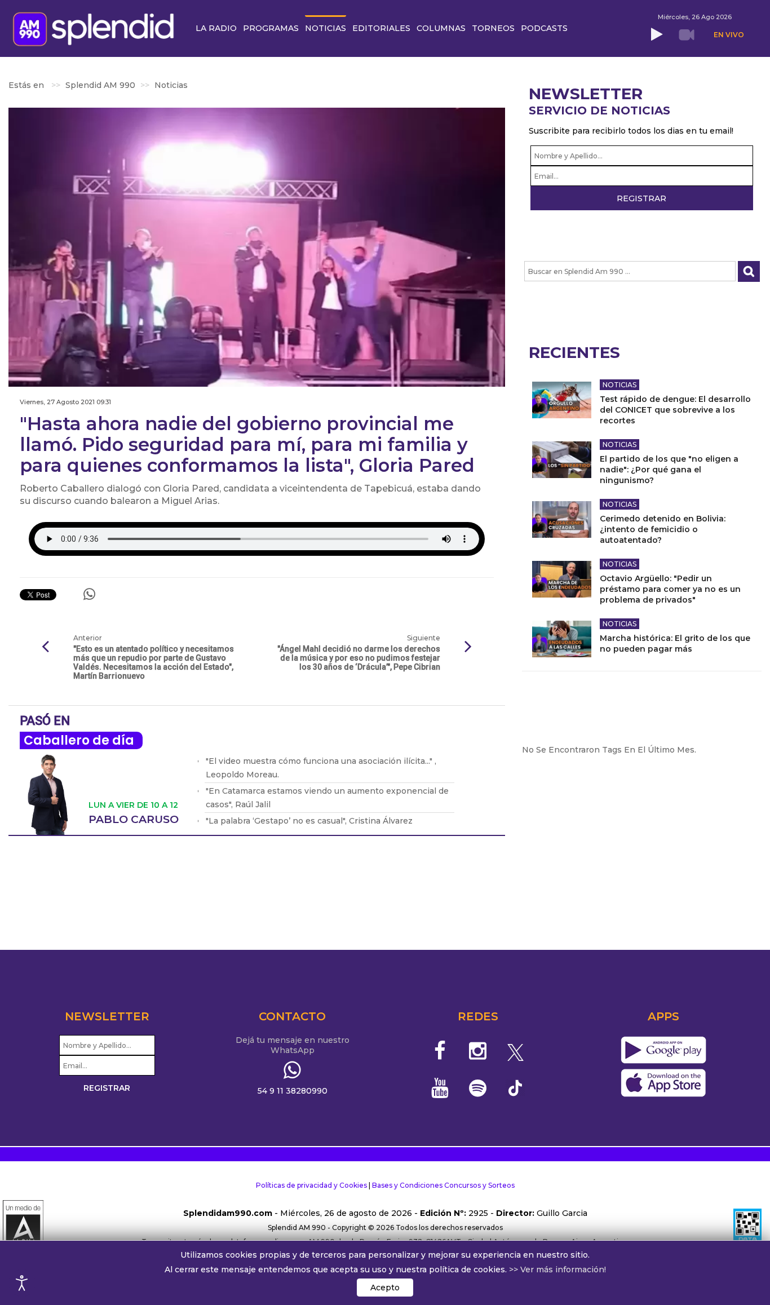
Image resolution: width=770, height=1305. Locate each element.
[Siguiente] (468, 647)
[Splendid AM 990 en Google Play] (663, 1051)
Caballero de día (79, 740)
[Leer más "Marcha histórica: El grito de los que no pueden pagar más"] (561, 639)
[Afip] (747, 1228)
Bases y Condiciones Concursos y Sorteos (443, 1185)
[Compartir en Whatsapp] (89, 594)
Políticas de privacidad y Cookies (311, 1185)
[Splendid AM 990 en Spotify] (477, 1088)
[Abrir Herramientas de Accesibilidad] (22, 1283)
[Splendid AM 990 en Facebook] (440, 1051)
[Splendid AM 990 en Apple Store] (663, 1083)
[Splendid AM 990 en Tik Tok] (515, 1087)
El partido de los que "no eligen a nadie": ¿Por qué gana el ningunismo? (669, 469)
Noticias (619, 385)
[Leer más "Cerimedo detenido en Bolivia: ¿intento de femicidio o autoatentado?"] (561, 519)
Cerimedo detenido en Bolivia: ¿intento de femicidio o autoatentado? (662, 529)
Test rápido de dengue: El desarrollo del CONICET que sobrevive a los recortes (675, 410)
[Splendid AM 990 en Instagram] (477, 1051)
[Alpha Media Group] (23, 1227)
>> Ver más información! (557, 1269)
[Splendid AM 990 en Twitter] (515, 1051)
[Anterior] (45, 647)
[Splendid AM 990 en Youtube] (440, 1088)
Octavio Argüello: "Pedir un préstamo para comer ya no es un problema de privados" (670, 589)
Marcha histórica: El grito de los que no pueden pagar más (675, 643)
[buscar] (749, 271)
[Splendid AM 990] (96, 28)
